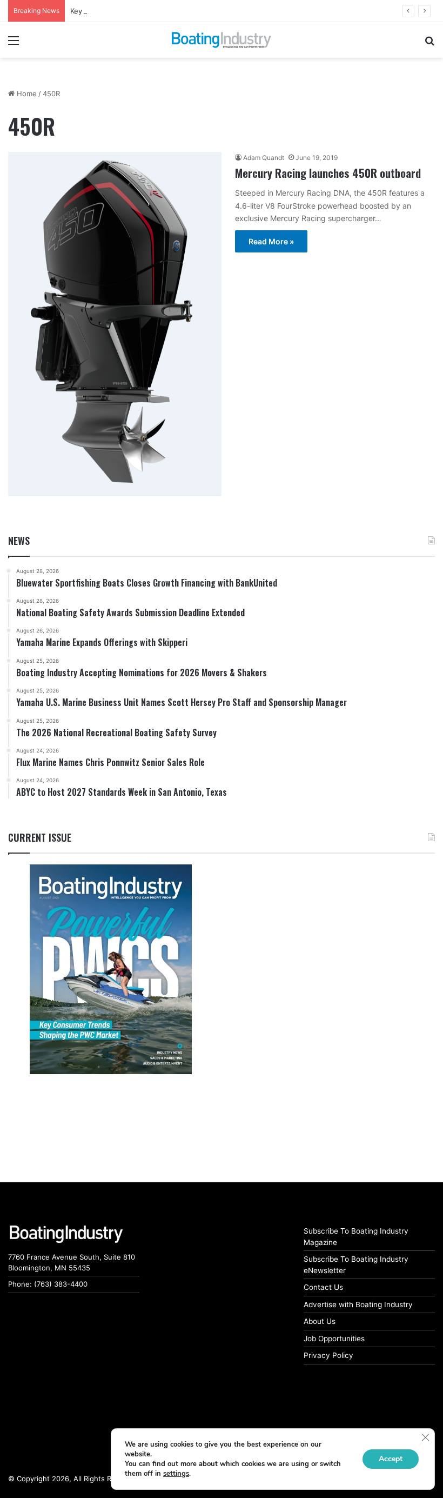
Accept (390, 1459)
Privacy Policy (328, 1355)
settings (176, 1474)
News (19, 541)
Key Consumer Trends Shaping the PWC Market (150, 10)
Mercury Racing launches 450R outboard (328, 172)
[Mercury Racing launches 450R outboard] (115, 324)
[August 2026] (110, 969)
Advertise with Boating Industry (358, 1304)
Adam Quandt (263, 158)
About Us (319, 1321)
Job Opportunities (334, 1338)
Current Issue (39, 837)
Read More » (271, 241)
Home (26, 93)
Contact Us (323, 1287)
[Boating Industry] (221, 40)
